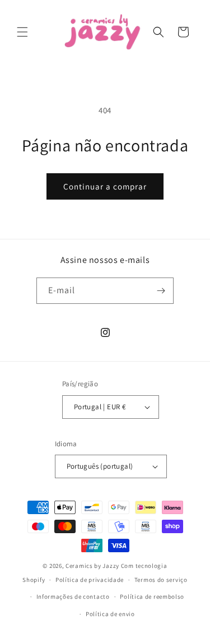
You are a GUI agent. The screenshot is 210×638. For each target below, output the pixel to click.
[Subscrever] (160, 291)
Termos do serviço (161, 580)
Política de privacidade (89, 580)
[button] (22, 32)
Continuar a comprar (105, 186)
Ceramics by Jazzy (92, 566)
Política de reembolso (152, 596)
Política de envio (110, 614)
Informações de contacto (73, 596)
